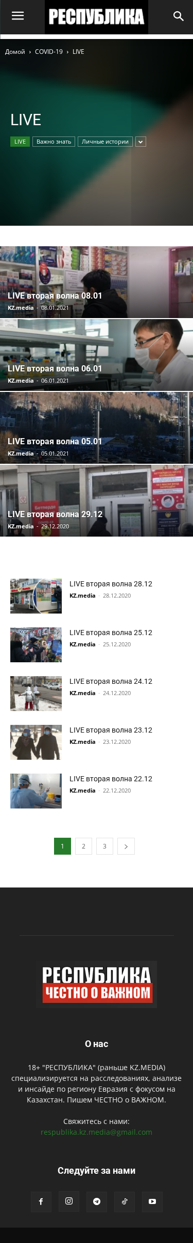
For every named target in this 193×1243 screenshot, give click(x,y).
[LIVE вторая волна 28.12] (36, 596)
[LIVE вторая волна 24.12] (36, 694)
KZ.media (21, 307)
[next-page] (126, 846)
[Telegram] (96, 1202)
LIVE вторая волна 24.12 (110, 681)
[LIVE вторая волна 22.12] (36, 791)
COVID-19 (49, 51)
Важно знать (54, 141)
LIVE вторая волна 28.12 (110, 584)
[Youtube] (152, 1202)
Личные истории (105, 141)
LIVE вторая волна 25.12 (110, 632)
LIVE (20, 141)
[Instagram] (69, 1201)
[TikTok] (124, 1202)
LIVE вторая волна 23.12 (110, 730)
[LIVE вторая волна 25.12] (36, 645)
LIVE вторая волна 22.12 (110, 779)
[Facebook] (41, 1202)
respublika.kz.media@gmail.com (96, 1132)
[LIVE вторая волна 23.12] (36, 742)
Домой (15, 51)
